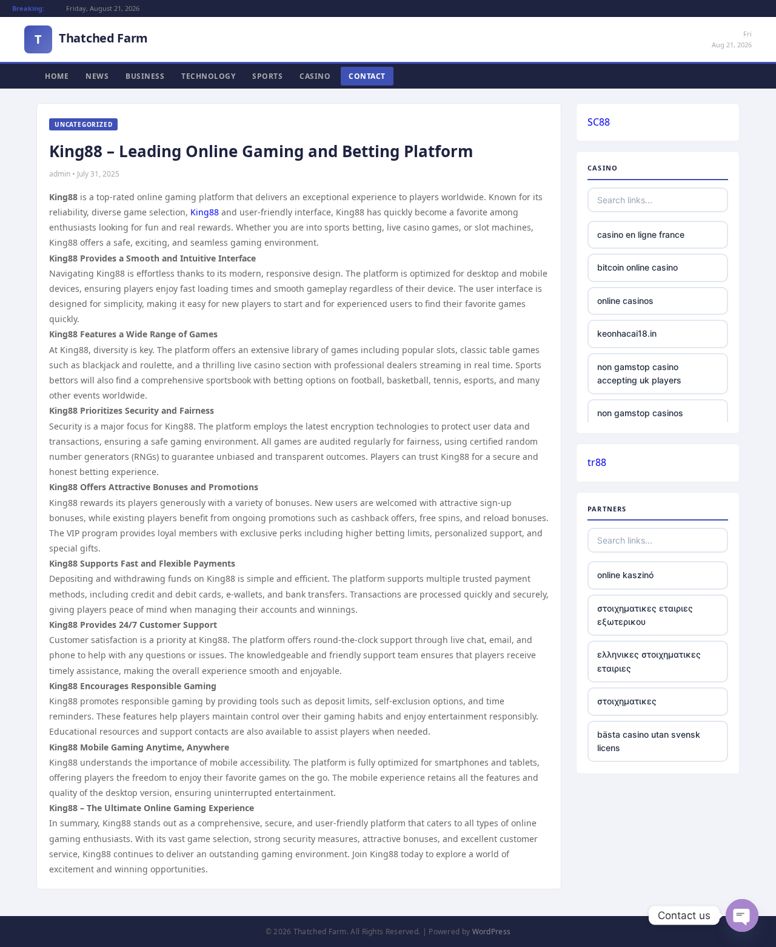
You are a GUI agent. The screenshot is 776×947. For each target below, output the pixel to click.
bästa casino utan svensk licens (648, 741)
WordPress (491, 931)
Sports (267, 76)
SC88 (598, 122)
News (97, 76)
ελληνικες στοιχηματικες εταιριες (649, 661)
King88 (204, 212)
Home (57, 76)
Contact (367, 76)
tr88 (596, 462)
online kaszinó (625, 575)
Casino (314, 76)
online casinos (625, 300)
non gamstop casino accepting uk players (639, 373)
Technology (208, 76)
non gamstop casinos (640, 413)
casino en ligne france (640, 234)
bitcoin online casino (637, 267)
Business (144, 76)
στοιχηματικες (627, 701)
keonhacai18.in (627, 333)
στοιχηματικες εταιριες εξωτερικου (645, 615)
